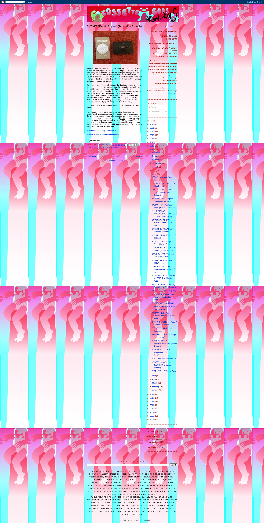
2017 (152, 142)
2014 (152, 394)
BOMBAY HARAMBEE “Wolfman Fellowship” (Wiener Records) (164, 343)
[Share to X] (131, 145)
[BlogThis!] (129, 145)
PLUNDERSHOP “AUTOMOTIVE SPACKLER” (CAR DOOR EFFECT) (164, 214)
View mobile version (115, 161)
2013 (152, 398)
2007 (152, 419)
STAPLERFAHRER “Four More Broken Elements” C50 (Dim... (164, 223)
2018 (152, 139)
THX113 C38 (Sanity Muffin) (163, 303)
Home (115, 156)
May (154, 376)
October (155, 160)
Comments (155, 112)
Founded (164, 27)
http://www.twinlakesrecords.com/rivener (103, 135)
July (154, 170)
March (155, 383)
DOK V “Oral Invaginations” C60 (164, 359)
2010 (152, 409)
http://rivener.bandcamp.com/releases (102, 130)
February (156, 386)
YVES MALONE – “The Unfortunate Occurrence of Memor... (163, 269)
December (156, 153)
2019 (152, 135)
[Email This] (126, 145)
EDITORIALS (172, 93)
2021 (152, 128)
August (155, 167)
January (155, 390)
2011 (152, 405)
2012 (152, 402)
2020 (152, 132)
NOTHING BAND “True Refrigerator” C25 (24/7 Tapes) (162, 352)
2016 (152, 146)
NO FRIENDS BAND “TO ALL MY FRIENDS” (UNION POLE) (163, 278)
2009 (152, 412)
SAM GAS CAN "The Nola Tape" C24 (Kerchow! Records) (162, 192)
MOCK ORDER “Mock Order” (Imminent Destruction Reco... (163, 297)
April (154, 379)
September (156, 163)
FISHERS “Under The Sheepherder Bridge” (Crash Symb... (164, 316)
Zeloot (163, 447)
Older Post (138, 156)
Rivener (95, 148)
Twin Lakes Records (109, 148)
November (156, 156)
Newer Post (91, 156)
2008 (152, 416)
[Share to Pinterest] (137, 145)
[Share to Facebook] (134, 145)
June (154, 174)
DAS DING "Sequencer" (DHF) (164, 291)
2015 (152, 149)
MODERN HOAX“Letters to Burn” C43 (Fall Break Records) (162, 365)
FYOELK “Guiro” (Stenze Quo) (164, 371)
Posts (153, 107)
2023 (152, 124)
